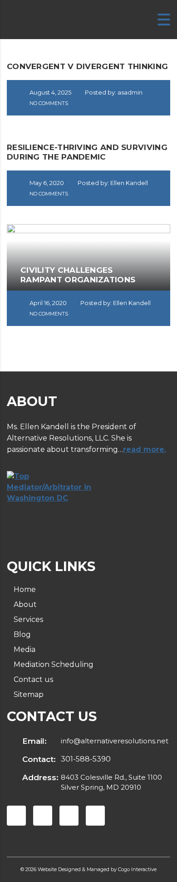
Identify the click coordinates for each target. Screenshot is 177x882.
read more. (144, 449)
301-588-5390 (86, 759)
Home (25, 589)
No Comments (48, 103)
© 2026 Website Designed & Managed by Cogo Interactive (88, 869)
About (25, 604)
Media (24, 649)
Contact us (33, 679)
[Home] (27, 19)
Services (28, 619)
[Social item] (16, 816)
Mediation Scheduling (53, 664)
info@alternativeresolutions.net (114, 741)
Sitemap (29, 694)
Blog (22, 634)
